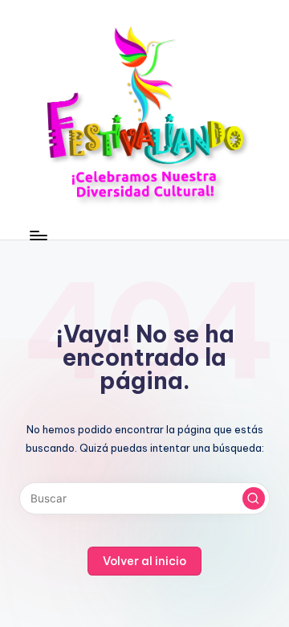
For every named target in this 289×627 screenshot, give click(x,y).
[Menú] (38, 235)
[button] (253, 498)
